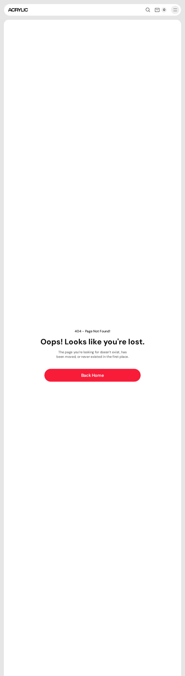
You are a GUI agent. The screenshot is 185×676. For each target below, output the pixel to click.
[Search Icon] (148, 10)
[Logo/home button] (18, 10)
